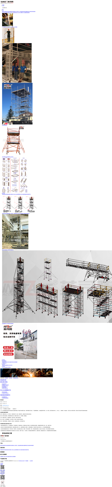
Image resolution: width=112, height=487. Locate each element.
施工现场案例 (13, 456)
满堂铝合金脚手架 (26, 213)
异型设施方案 (4, 213)
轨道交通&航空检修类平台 (26, 194)
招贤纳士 (9, 367)
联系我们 (6, 367)
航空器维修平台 (4, 323)
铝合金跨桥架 (21, 213)
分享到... (1, 464)
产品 (3, 10)
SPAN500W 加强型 (20, 12)
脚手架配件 (33, 11)
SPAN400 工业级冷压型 (5, 12)
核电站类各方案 (4, 194)
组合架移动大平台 (16, 213)
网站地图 (26, 460)
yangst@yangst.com (5, 405)
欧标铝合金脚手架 (5, 11)
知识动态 (3, 364)
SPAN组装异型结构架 (26, 12)
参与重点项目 (9, 456)
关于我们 (3, 366)
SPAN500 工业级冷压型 (13, 12)
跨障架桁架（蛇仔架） (9, 213)
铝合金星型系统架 (22, 11)
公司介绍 (3, 367)
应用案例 (1, 456)
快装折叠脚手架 (10, 11)
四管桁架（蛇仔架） (16, 11)
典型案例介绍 (7, 365)
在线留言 (1, 463)
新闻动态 (3, 365)
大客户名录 (5, 456)
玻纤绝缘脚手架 (4, 125)
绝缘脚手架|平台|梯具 (28, 11)
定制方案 (3, 193)
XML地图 (31, 460)
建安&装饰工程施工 (10, 194)
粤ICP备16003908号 (22, 460)
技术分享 (10, 365)
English (3, 5)
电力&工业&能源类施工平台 (17, 194)
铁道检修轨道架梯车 (10, 323)
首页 (3, 9)
